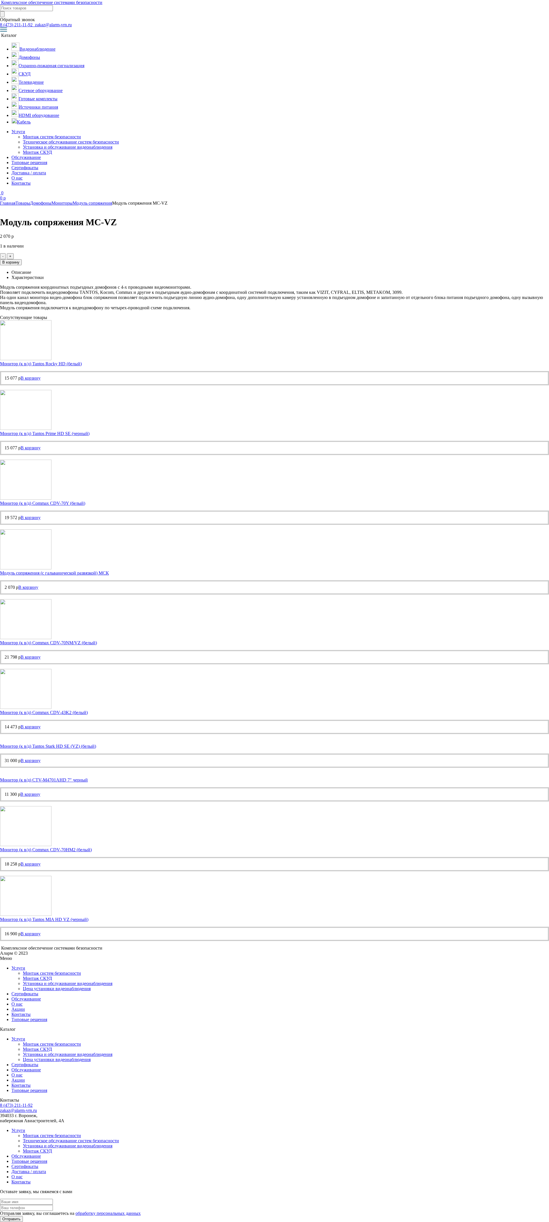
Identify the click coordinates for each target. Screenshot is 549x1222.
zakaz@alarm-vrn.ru (53, 24)
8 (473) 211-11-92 (17, 24)
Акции (18, 1009)
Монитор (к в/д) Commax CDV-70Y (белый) (42, 503)
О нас (17, 178)
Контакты (21, 183)
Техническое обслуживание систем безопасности (71, 141)
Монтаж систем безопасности (52, 136)
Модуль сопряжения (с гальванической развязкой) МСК (54, 573)
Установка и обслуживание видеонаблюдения (67, 147)
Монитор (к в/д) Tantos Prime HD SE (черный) (44, 433)
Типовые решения (29, 162)
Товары (22, 203)
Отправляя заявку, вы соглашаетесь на (70, 1213)
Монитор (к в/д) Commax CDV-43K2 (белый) (44, 712)
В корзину (10, 262)
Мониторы (62, 203)
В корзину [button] (31, 378)
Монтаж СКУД (37, 152)
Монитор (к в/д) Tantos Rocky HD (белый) (41, 363)
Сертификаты (24, 167)
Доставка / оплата (28, 172)
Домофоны (40, 203)
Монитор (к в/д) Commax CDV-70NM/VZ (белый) (48, 642)
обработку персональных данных (108, 1213)
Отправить (11, 1219)
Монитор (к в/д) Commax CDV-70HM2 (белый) (46, 849)
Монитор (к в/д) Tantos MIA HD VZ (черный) (44, 919)
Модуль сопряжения (92, 203)
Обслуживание (26, 157)
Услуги (18, 131)
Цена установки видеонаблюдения (57, 988)
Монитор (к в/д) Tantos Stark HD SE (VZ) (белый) (48, 746)
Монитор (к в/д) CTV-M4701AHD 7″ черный (44, 780)
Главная (7, 203)
